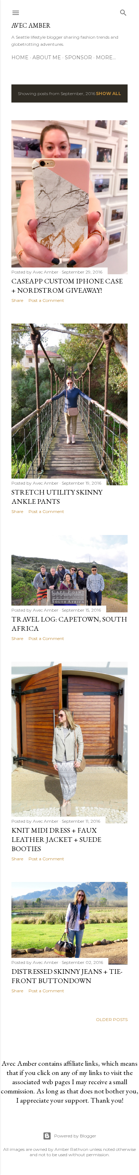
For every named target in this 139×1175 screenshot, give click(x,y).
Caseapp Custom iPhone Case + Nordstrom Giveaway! (67, 285)
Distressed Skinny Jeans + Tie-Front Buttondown (66, 976)
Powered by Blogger (75, 1135)
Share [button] (17, 300)
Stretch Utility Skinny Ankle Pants (56, 496)
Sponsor (78, 57)
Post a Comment (46, 300)
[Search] (123, 11)
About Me (46, 57)
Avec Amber (31, 25)
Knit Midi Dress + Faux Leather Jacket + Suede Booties (56, 839)
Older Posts (112, 1019)
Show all (108, 93)
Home (20, 57)
